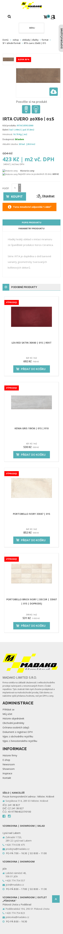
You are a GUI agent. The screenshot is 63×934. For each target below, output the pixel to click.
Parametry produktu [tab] (31, 228)
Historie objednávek (13, 718)
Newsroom (9, 764)
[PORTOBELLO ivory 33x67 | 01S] (31, 488)
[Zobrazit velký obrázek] (54, 91)
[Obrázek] (8, 59)
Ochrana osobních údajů (16, 727)
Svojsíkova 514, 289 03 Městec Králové (27, 800)
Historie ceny (27, 170)
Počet (6, 188)
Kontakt (7, 777)
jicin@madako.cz (15, 884)
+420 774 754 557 (15, 880)
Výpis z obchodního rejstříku (18, 736)
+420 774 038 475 (15, 844)
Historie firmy (10, 755)
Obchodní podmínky (13, 723)
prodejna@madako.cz (17, 848)
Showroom (9, 768)
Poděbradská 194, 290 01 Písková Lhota (27, 908)
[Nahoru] (56, 900)
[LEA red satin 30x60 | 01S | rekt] (31, 317)
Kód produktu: (9, 125)
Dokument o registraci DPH (18, 732)
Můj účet (7, 714)
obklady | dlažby (30, 39)
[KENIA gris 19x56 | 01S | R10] (31, 402)
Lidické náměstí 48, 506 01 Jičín (16, 874)
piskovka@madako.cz (17, 917)
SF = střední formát (11, 43)
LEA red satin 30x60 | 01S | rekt (32, 342)
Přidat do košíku (33, 369)
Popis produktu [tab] (31, 222)
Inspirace (7, 773)
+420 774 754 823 (15, 913)
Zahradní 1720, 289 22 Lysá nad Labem (19, 839)
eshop (16, 39)
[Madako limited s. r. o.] (31, 5)
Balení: (6, 129)
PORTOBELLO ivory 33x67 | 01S (31, 513)
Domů (5, 39)
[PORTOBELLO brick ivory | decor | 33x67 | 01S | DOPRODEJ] (31, 573)
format (45, 39)
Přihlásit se (8, 709)
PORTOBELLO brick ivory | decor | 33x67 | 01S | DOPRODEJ (31, 601)
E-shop (6, 759)
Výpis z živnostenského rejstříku (20, 741)
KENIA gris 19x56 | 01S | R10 (32, 428)
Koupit (17, 196)
